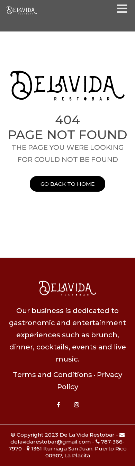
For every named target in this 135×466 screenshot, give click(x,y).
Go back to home (67, 184)
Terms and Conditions (52, 375)
